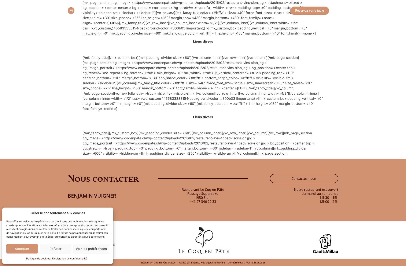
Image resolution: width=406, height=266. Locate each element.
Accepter (22, 249)
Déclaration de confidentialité (69, 258)
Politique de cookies (38, 258)
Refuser (55, 249)
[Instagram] (71, 10)
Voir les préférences (91, 249)
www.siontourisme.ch (203, 49)
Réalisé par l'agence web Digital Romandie (201, 262)
